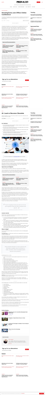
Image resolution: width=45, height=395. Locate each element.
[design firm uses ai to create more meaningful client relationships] (5, 313)
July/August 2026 (16, 156)
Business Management (4, 10)
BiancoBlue (23, 137)
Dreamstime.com (26, 137)
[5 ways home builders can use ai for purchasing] (5, 330)
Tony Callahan (4, 118)
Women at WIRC (11, 314)
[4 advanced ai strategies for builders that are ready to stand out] (5, 325)
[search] (3, 2)
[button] (2, 2)
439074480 (19, 137)
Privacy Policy (22, 393)
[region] (22, 393)
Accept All (41, 393)
